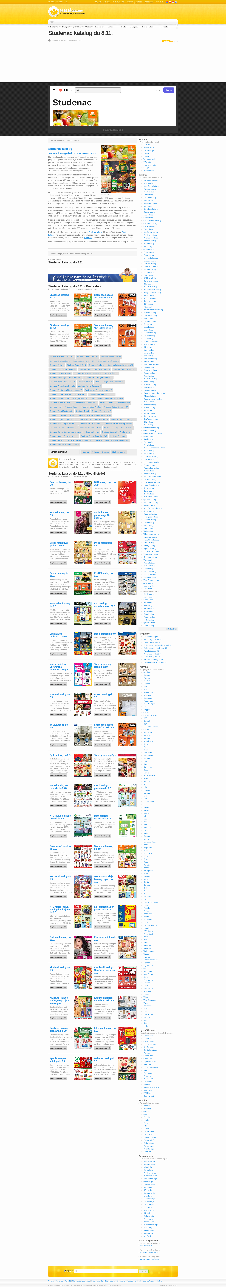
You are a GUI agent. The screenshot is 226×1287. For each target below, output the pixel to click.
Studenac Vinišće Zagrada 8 (60, 394)
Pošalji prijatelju (97, 1281)
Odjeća (78, 27)
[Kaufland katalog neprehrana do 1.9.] (103, 1017)
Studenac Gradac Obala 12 (87, 357)
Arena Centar (148, 1036)
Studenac (105, 452)
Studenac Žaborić (111, 373)
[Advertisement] (113, 62)
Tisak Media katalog (151, 540)
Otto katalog (148, 439)
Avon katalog (148, 183)
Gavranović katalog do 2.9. (60, 847)
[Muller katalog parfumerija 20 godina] (103, 531)
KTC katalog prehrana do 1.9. (103, 787)
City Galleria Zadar (150, 1050)
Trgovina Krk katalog (151, 551)
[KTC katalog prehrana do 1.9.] (103, 804)
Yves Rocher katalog (151, 580)
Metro (145, 862)
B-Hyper (146, 710)
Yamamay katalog (150, 577)
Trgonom (146, 963)
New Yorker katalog (150, 419)
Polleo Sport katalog (151, 485)
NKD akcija (147, 1187)
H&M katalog (148, 284)
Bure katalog (148, 206)
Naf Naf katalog (149, 413)
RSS (106, 1281)
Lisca (145, 822)
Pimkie (146, 911)
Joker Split (147, 1064)
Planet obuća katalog (151, 462)
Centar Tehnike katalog (152, 221)
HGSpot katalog (149, 298)
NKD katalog (148, 422)
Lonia (145, 833)
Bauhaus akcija (149, 1164)
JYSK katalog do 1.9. (59, 726)
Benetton (146, 681)
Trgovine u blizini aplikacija (149, 1259)
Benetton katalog (149, 192)
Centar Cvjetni (148, 1041)
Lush (145, 825)
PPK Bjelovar (148, 931)
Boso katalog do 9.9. (105, 633)
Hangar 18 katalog (150, 287)
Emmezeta (147, 753)
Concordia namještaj (151, 727)
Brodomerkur (148, 701)
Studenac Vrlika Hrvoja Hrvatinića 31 (98, 378)
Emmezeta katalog (150, 258)
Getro (145, 770)
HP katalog (147, 606)
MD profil (146, 856)
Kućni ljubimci (148, 27)
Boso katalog (148, 200)
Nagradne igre (148, 171)
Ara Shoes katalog (150, 180)
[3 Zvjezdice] (167, 41)
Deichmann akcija (150, 1176)
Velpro (145, 997)
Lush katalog (148, 356)
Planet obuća (148, 914)
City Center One (149, 1044)
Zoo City (146, 1017)
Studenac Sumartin (57, 440)
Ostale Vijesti (148, 1096)
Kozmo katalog (149, 336)
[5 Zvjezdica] (172, 41)
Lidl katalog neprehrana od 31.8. (105, 605)
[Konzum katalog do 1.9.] (59, 895)
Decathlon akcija (149, 1173)
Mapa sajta (76, 1281)
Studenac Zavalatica (96, 365)
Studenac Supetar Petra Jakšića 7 (94, 436)
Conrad (146, 730)
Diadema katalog (149, 241)
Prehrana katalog (149, 474)
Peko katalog (148, 442)
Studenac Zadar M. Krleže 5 (60, 373)
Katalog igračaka (149, 1137)
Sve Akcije (147, 1236)
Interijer (146, 1120)
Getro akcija (148, 1182)
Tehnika (122, 27)
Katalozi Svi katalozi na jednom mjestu (66, 11)
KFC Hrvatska (148, 802)
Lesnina (146, 813)
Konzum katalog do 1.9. (60, 878)
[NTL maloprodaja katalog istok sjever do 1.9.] (59, 926)
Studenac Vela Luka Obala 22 (86, 403)
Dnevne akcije (148, 148)
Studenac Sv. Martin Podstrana (89, 428)
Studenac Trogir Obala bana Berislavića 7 (92, 419)
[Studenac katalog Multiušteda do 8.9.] (103, 744)
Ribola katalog (148, 488)
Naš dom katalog (149, 416)
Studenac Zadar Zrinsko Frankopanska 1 (94, 369)
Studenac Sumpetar (117, 436)
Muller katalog (148, 402)
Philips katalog (149, 617)
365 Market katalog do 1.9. (60, 605)
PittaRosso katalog (150, 456)
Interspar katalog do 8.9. (105, 1029)
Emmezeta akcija (150, 1179)
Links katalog (148, 350)
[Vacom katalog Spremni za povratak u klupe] (59, 683)
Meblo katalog (148, 382)
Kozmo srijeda (148, 1205)
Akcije (106, 2)
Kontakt (68, 1281)
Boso (145, 707)
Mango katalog (149, 373)
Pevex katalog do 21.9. (59, 574)
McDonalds (147, 853)
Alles (145, 1020)
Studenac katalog (113, 130)
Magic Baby (147, 848)
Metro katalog (148, 387)
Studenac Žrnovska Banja (59, 361)
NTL (145, 894)
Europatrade (148, 756)
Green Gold (147, 1059)
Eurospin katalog (149, 261)
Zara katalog (148, 569)
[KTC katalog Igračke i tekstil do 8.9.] (59, 835)
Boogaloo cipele (149, 704)
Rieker (145, 937)
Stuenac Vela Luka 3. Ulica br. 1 (62, 357)
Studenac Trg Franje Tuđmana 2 (62, 428)
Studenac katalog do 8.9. (103, 847)
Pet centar (147, 897)
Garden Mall (148, 1056)
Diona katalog (148, 244)
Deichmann (147, 738)
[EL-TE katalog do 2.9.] (103, 592)
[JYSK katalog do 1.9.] (59, 744)
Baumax (146, 678)
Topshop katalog (149, 548)
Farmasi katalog (149, 264)
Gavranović (147, 767)
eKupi (145, 750)
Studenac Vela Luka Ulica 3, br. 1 (101, 394)
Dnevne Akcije (148, 1146)
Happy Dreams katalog (152, 293)
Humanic (146, 781)
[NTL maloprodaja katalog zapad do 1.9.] (103, 895)
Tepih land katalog (150, 537)
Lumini (145, 1070)
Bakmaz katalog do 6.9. (60, 483)
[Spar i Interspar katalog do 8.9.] (59, 1077)
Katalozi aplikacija (145, 1246)
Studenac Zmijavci (57, 365)
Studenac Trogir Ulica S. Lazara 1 (62, 415)
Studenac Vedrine (107, 403)
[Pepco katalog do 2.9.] (59, 531)
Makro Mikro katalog (151, 370)
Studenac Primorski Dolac (111, 357)
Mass (145, 851)
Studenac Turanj (56, 407)
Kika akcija (147, 1196)
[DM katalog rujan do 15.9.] (103, 501)
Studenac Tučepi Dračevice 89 (116, 407)
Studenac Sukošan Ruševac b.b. (79, 440)
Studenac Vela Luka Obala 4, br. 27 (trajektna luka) (69, 399)
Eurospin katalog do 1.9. (105, 938)
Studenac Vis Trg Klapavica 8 (89, 386)
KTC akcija (147, 1207)
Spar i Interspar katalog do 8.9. (58, 1060)
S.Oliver (146, 983)
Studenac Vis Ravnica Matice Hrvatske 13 (66, 390)
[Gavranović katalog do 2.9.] (59, 865)
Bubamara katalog (150, 203)
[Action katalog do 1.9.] (103, 713)
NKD (145, 891)
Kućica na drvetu (149, 842)
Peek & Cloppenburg (151, 902)
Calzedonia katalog (150, 209)
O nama (51, 1281)
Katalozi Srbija (173, 2)
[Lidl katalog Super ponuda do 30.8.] (103, 926)
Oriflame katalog (149, 431)
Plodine (146, 917)
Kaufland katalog (149, 321)
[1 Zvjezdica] (163, 41)
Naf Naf (146, 882)
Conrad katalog (149, 229)
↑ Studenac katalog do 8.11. (169, 1285)
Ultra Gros (147, 991)
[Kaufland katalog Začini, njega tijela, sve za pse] (59, 1017)
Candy (145, 1023)
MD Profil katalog (150, 379)
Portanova (147, 1076)
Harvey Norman (149, 776)
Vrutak (145, 1009)
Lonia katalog (148, 362)
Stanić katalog (148, 511)
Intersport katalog (150, 316)
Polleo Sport (148, 934)
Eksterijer (99, 27)
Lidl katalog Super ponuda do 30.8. (104, 908)
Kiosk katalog (148, 327)
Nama (145, 879)
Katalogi (170, 2)
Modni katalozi (148, 1143)
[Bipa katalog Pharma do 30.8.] (103, 835)
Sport (145, 1123)
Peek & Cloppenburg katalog (154, 448)
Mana (145, 845)
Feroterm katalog (149, 270)
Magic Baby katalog (151, 364)
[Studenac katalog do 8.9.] (59, 314)
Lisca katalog (148, 353)
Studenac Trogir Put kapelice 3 (61, 419)
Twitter (159, 1281)
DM (144, 747)
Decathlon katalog (150, 235)
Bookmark (86, 1281)
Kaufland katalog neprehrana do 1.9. (104, 999)
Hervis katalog (148, 295)
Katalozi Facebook (134, 1281)
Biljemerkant (148, 692)
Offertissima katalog (151, 428)
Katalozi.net (69, 459)
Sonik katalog (148, 523)
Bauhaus (146, 675)
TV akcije (159, 2)
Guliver (146, 773)
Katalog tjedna (148, 586)
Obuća (88, 27)
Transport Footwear (150, 960)
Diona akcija (148, 1170)
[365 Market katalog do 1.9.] (59, 622)
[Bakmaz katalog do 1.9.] (103, 1077)
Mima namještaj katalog (152, 399)
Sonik (145, 986)
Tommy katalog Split (105, 755)
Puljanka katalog (149, 479)
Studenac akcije (95, 232)
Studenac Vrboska (85, 382)
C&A (145, 724)
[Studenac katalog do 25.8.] (59, 344)
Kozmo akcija (148, 1202)
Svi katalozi (147, 589)
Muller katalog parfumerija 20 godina (101, 515)
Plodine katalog (149, 465)
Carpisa (146, 712)
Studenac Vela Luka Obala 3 (60, 403)
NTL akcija (147, 1190)
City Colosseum (149, 1047)
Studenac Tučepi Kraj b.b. (91, 407)
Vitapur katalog (149, 563)
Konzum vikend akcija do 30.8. (155, 663)
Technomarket (148, 951)
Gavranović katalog (150, 281)
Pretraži (68, 1271)
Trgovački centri (149, 165)
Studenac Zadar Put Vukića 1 (124, 369)
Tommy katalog (149, 546)
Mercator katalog (149, 385)
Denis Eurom (148, 741)
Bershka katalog (149, 198)
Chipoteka (147, 721)
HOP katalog (148, 304)
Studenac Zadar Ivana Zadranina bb (87, 373)
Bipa (145, 689)
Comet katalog (148, 226)
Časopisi (146, 168)
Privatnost (59, 1281)
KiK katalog (147, 324)
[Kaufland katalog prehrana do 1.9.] (59, 1047)
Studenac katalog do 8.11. (80, 33)
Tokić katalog (148, 543)
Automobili (147, 1152)
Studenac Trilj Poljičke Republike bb (118, 424)
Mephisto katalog (149, 390)
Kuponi (139, 2)
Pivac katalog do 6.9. (103, 544)
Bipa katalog (148, 195)
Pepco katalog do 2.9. (59, 514)
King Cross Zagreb (150, 1067)
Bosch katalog (148, 594)
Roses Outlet (148, 1079)
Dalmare (146, 1053)
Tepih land (147, 945)
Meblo (145, 859)
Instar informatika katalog (153, 310)
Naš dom (146, 885)
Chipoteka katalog (150, 223)
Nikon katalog (148, 608)
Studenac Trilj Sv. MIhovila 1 (90, 424)
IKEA (145, 787)
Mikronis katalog (149, 396)
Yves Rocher (148, 1014)
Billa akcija (147, 1167)
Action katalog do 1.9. (103, 696)
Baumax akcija (149, 1161)
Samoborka (147, 971)
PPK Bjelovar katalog (151, 482)
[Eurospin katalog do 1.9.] (103, 956)
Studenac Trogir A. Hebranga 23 (123, 419)
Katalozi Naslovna (53, 21)
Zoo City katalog (149, 572)
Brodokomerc (148, 698)
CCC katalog (148, 215)
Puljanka (146, 928)
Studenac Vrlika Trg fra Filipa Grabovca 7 (65, 378)
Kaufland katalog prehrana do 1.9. (59, 1029)
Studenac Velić (80, 394)
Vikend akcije (118, 2)
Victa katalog (148, 560)
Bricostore (147, 695)
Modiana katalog (149, 405)
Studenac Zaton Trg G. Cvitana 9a (63, 369)
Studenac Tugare (71, 407)
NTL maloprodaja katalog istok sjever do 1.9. (60, 909)
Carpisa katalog (149, 212)
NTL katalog (148, 425)
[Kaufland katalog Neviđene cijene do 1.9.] (103, 986)
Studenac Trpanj (82, 411)
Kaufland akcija (149, 1193)
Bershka (146, 684)
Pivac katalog (148, 459)
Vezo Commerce (149, 1000)
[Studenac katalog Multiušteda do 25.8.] (103, 314)
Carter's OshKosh (150, 715)
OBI (144, 968)
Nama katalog (148, 410)
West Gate (147, 1090)
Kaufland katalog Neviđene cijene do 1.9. (104, 970)
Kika (145, 796)
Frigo (145, 761)
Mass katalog (148, 376)
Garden (146, 764)
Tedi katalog (148, 531)
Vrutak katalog (148, 566)
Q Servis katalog (149, 500)
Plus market (148, 920)
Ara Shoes (147, 672)
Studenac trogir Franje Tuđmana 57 (63, 424)
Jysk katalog (148, 318)
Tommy (146, 954)
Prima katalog (148, 471)
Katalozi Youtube (149, 1281)
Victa (145, 1003)
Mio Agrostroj (148, 871)
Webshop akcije (149, 159)
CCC (145, 718)
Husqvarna (147, 603)
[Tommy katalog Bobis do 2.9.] (103, 683)
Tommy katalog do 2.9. (60, 696)
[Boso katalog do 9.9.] (103, 653)
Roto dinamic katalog (151, 497)
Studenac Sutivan (92, 432)
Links (145, 819)
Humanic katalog (149, 301)
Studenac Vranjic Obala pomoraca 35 (109, 382)
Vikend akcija (148, 1149)
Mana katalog (148, 367)
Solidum (146, 1085)
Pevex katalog (148, 454)
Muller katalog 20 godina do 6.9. (59, 544)
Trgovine (148, 2)
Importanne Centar (150, 1062)
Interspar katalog (149, 313)
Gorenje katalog (149, 600)
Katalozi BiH (176, 2)
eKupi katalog (148, 249)
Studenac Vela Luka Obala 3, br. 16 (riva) (107, 399)
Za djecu (134, 27)
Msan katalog (148, 614)
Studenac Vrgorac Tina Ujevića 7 (62, 382)
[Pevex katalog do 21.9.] (59, 592)
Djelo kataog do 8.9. (60, 755)
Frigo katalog (148, 275)
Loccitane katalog (150, 359)
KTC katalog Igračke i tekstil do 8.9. (61, 817)
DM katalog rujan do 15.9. (105, 483)
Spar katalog (148, 525)
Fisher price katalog (150, 267)
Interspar (146, 790)
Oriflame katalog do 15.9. (60, 938)
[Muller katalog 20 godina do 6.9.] (59, 562)
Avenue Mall (148, 1039)
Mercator (146, 865)
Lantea (146, 807)
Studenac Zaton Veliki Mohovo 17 (120, 365)
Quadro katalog (149, 623)
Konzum (146, 836)
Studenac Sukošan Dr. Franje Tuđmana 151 (112, 440)
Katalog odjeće (149, 1140)
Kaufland (146, 793)
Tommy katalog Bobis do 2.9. (102, 665)
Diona (145, 744)
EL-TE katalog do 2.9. (103, 574)
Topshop (146, 957)
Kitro (145, 799)
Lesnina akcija (148, 1210)
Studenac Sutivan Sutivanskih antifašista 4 (66, 432)
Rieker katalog (148, 491)
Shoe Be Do (148, 974)
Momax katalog (149, 408)
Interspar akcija (149, 1184)
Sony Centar (148, 980)
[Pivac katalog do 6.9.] (103, 562)
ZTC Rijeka (147, 1093)
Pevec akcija (148, 1219)
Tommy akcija (148, 1230)
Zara (145, 1012)
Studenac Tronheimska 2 (101, 411)
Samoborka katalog (150, 502)
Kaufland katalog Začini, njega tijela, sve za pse (59, 1000)
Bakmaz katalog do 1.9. (104, 1060)
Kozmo (146, 830)
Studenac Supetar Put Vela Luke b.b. (116, 432)
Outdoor (111, 27)
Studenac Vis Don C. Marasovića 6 (98, 390)
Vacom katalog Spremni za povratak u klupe (59, 667)
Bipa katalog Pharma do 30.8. (103, 817)
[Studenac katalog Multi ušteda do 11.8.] (103, 344)
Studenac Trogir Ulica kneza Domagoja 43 (95, 415)
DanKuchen (147, 733)
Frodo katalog (148, 272)
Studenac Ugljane (123, 403)
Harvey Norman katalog (152, 290)
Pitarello (146, 908)
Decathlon (147, 735)
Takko (145, 943)
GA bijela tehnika (149, 278)
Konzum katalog (149, 333)
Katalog (112, 1281)
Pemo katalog (148, 445)
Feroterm (146, 758)
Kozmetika (163, 27)
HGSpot (146, 779)
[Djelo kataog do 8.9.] (59, 774)
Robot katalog (148, 494)
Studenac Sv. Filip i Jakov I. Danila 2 (118, 428)
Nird (144, 888)
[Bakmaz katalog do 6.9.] (59, 501)
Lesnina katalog (149, 344)
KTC (145, 804)
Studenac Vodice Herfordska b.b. (62, 386)
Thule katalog (148, 620)
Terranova (147, 948)
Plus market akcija (150, 1225)
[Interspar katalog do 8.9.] (103, 1047)
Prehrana (54, 27)
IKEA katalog (148, 307)
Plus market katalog (151, 468)
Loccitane (147, 827)
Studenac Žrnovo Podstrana (108, 361)
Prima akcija (148, 1228)
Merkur (146, 868)
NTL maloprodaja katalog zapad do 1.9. (103, 879)
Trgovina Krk (148, 966)
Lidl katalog (147, 347)
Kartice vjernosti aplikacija (148, 1252)
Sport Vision (148, 989)
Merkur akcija (148, 1216)
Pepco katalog (148, 451)
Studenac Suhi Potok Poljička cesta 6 (64, 445)
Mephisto (146, 876)
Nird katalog (147, 611)
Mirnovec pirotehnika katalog (154, 393)
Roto (145, 940)
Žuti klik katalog (149, 574)
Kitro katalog (148, 330)
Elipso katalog (148, 255)
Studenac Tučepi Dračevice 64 (61, 411)
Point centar (148, 1073)
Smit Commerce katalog (152, 508)
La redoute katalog (150, 341)
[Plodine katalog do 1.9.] (59, 986)
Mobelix (146, 874)
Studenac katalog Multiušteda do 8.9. (104, 726)
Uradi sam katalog (150, 557)
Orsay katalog (148, 436)
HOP (145, 784)
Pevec (145, 905)
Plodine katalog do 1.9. (60, 969)
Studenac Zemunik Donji (76, 365)
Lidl (144, 816)
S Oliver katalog (149, 520)
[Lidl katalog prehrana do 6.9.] (59, 653)
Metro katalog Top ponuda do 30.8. (59, 787)
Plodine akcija (148, 1222)
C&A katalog (148, 218)
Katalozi (97, 2)
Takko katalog (148, 528)
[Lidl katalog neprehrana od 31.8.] (103, 622)
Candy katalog (148, 597)
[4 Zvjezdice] (170, 41)
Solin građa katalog (150, 517)
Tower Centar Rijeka (151, 1087)
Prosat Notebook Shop (152, 477)
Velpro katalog (148, 626)
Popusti (130, 2)
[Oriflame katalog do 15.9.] (59, 956)
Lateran (146, 810)
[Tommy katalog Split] (103, 774)
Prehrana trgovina (150, 925)
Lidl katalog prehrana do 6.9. (58, 635)
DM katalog (147, 246)
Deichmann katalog (150, 238)
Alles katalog (148, 583)
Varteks (146, 994)
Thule (145, 1026)
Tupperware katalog (150, 554)
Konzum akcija (149, 1199)
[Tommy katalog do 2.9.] (59, 713)
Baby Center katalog (151, 186)
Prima (145, 922)
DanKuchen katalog (150, 232)
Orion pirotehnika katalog (152, 433)
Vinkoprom (147, 1006)
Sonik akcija (148, 1233)
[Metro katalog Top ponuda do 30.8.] (59, 804)
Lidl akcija (147, 1213)
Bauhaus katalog (149, 189)
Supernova (147, 1082)
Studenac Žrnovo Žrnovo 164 (84, 361)
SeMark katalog (149, 505)
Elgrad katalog (148, 252)
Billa (145, 687)
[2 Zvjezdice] (165, 41)
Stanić (145, 977)
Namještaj (66, 27)
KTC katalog (148, 339)
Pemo (145, 899)
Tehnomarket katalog (151, 534)
